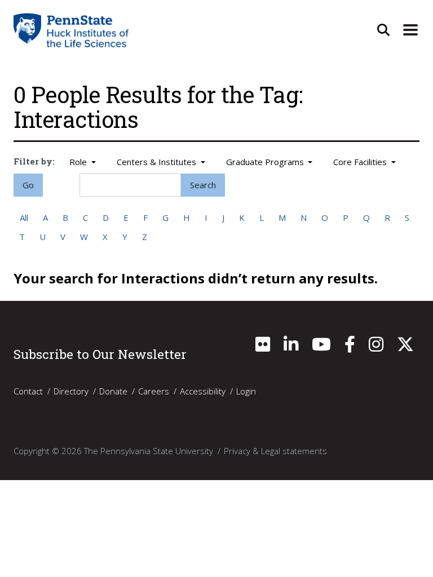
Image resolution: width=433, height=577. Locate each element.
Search (203, 184)
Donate (113, 391)
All (24, 217)
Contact (28, 391)
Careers (153, 391)
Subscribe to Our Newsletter (100, 353)
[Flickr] (262, 347)
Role (79, 161)
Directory (71, 391)
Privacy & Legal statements (275, 450)
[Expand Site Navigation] (410, 29)
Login (246, 391)
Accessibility (203, 391)
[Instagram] (376, 347)
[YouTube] (321, 347)
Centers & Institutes (157, 161)
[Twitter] (405, 347)
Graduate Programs (266, 161)
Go (28, 184)
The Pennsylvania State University (148, 450)
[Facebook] (349, 347)
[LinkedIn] (291, 347)
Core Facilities (361, 161)
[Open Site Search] (383, 29)
